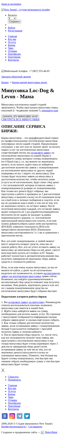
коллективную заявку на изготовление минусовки (30, 275)
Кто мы (12, 39)
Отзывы (12, 51)
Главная (12, 36)
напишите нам (49, 110)
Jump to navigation (11, 4)
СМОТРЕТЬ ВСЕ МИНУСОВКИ (20, 119)
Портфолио (14, 54)
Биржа (11, 45)
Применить (14, 379)
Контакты (13, 59)
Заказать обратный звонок (16, 76)
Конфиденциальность (13, 426)
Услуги (12, 42)
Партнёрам (14, 57)
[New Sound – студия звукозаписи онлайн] (25, 9)
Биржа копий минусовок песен (29, 82)
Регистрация (15, 30)
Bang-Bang (51, 432)
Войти (11, 27)
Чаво (10, 48)
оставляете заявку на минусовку (26, 302)
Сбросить (13, 376)
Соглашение (35, 426)
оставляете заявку (41, 152)
